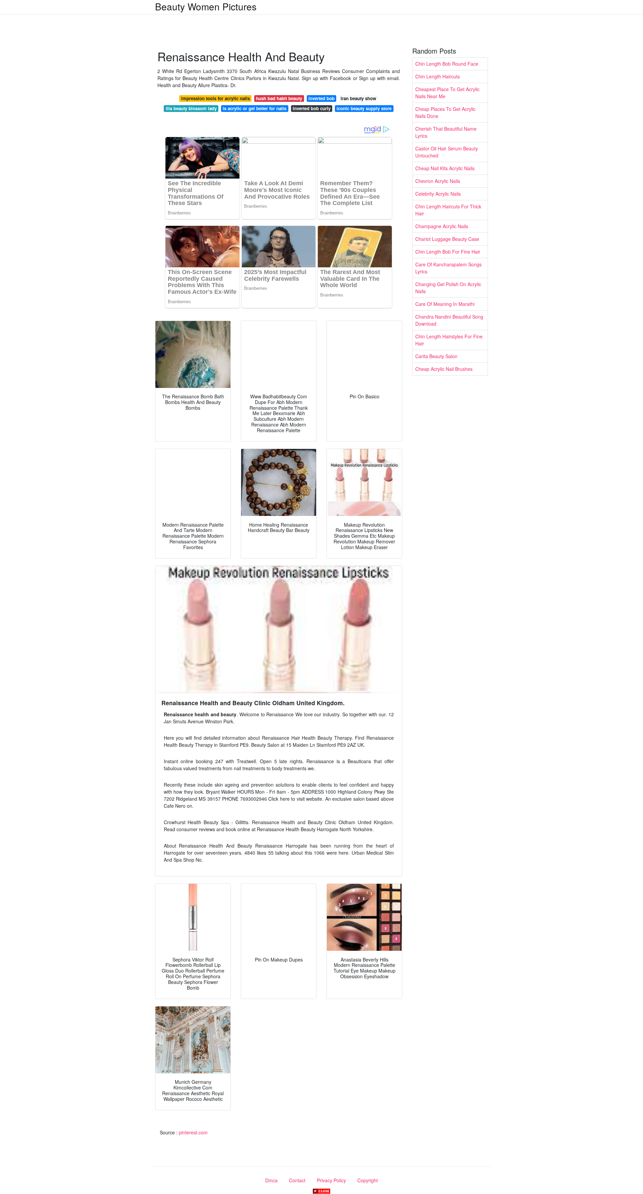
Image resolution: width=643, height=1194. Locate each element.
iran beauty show (358, 98)
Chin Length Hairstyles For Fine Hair (449, 340)
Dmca (271, 1180)
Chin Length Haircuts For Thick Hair (448, 210)
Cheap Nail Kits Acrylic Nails (445, 168)
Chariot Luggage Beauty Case (447, 239)
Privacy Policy (331, 1180)
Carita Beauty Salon (436, 356)
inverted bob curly (312, 108)
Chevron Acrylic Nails (437, 181)
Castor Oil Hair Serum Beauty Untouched (446, 152)
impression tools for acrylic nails (215, 98)
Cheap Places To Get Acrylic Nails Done (445, 112)
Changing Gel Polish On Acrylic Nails (448, 287)
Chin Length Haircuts (437, 76)
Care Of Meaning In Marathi (445, 304)
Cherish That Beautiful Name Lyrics (446, 132)
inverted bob (321, 98)
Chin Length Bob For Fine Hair (447, 251)
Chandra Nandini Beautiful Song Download (449, 320)
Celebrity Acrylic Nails (438, 193)
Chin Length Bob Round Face (446, 63)
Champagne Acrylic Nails (441, 226)
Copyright (367, 1180)
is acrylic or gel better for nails (254, 108)
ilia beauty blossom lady (191, 108)
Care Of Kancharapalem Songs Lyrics (448, 268)
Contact (297, 1180)
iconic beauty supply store (364, 108)
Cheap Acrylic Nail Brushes (444, 369)
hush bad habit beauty (279, 98)
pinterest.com (193, 1132)
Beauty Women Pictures (206, 6)
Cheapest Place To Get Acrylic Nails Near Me (447, 92)
